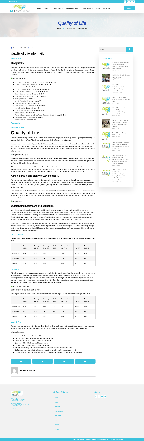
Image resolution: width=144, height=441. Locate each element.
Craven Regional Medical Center (26, 91)
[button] (21, 361)
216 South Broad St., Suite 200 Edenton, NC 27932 (20, 405)
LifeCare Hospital (21, 103)
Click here (80, 210)
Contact (106, 8)
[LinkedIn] (130, 1)
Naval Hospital (20, 108)
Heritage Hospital (21, 98)
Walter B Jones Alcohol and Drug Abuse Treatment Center (35, 115)
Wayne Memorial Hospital (24, 117)
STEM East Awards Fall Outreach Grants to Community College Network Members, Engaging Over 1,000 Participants (120, 159)
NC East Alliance (70, 28)
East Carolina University (25, 226)
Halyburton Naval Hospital (24, 96)
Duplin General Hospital (23, 94)
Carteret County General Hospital (26, 84)
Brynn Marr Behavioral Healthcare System (29, 82)
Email (12, 408)
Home (39, 8)
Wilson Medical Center (22, 120)
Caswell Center (20, 87)
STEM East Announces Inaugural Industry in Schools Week (121, 99)
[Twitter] (128, 1)
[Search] (129, 49)
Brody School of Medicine (77, 215)
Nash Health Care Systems (24, 106)
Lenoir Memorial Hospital (23, 101)
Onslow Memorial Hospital (24, 110)
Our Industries (72, 8)
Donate (57, 424)
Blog (98, 8)
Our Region (88, 8)
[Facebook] (125, 1)
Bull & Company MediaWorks (114, 439)
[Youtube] (133, 1)
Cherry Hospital (20, 89)
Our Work (58, 8)
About (46, 8)
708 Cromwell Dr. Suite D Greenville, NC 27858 (18, 400)
